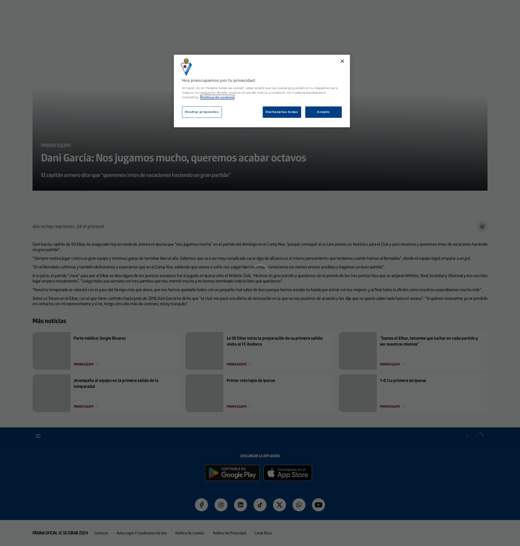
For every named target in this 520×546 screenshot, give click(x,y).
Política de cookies (217, 97)
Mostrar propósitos (202, 112)
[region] (262, 91)
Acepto (323, 112)
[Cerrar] (342, 61)
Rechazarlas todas (282, 112)
